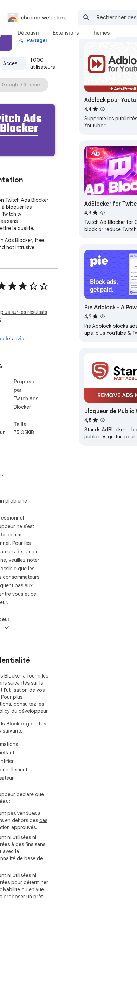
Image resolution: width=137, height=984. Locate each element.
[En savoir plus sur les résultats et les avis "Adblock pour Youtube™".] (102, 109)
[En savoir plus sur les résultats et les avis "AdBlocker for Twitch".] (102, 212)
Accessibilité (14, 63)
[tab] (29, 32)
